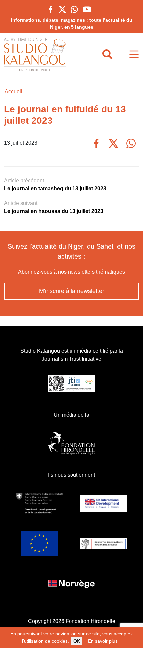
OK (76, 641)
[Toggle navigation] (134, 54)
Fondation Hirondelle (90, 621)
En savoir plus (103, 641)
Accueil (13, 91)
